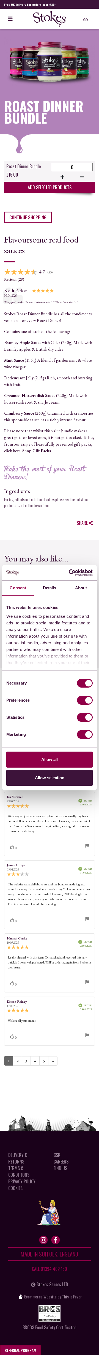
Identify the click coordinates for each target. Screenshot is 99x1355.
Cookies (15, 1188)
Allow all (49, 759)
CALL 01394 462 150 (49, 1269)
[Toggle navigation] (10, 19)
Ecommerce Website (40, 1296)
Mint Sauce (14, 360)
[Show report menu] (87, 846)
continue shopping (27, 217)
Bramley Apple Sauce (22, 342)
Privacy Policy (21, 1181)
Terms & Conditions (18, 1171)
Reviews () (14, 279)
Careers (61, 1161)
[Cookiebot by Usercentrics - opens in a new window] (70, 572)
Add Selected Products (50, 187)
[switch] (85, 700)
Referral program (20, 1350)
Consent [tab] (18, 587)
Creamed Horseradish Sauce (29, 395)
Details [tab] (49, 587)
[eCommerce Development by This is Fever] (20, 1296)
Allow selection (49, 777)
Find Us (60, 1168)
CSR (57, 1155)
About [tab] (81, 587)
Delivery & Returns (18, 1158)
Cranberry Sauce (19, 413)
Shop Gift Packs (36, 451)
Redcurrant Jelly (19, 378)
